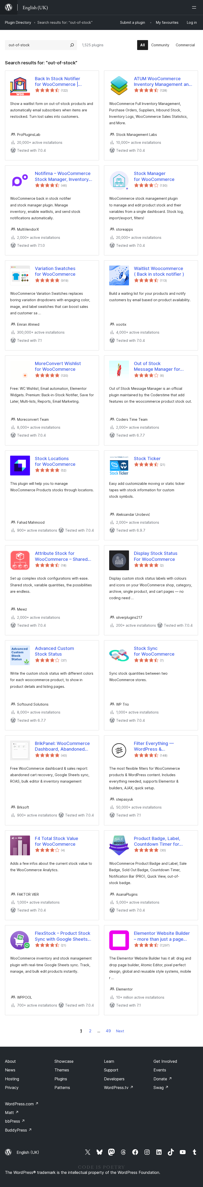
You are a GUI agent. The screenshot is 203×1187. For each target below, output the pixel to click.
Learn (109, 1061)
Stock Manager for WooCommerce (154, 176)
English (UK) (28, 1152)
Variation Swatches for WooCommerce (55, 271)
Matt (12, 1112)
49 (108, 1030)
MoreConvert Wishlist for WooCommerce (58, 366)
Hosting (12, 1078)
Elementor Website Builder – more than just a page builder (162, 936)
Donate (162, 1078)
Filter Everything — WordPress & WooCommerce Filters (157, 746)
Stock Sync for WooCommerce (154, 651)
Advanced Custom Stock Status (54, 651)
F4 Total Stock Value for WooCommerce (56, 841)
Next (120, 1031)
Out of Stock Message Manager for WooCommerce (157, 366)
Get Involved (165, 1061)
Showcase (64, 1061)
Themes (61, 1069)
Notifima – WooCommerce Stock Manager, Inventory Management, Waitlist (63, 176)
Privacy (12, 1087)
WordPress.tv (118, 1087)
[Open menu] (195, 7)
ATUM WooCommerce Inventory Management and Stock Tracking (162, 81)
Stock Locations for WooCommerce (55, 461)
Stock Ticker (147, 458)
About (10, 1061)
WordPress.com (22, 1103)
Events (159, 1069)
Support (111, 1069)
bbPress (15, 1121)
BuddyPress (18, 1130)
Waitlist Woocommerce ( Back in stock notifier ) (159, 271)
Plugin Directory (18, 22)
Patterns (62, 1087)
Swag (161, 1087)
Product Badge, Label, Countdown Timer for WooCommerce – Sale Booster (157, 841)
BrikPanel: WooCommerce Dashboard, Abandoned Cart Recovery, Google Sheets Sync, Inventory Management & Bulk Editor (62, 746)
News (10, 1069)
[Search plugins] (72, 45)
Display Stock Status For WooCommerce (156, 556)
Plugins (60, 1078)
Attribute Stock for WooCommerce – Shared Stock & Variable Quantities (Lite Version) (63, 556)
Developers (114, 1078)
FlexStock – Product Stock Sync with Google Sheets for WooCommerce (62, 936)
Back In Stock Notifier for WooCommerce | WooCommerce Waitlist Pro (64, 81)
